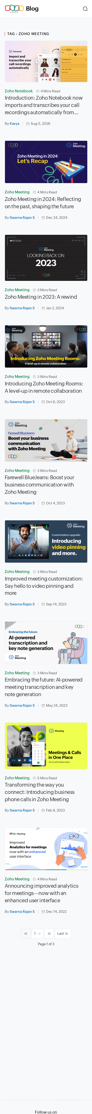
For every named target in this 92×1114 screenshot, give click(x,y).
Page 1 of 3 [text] (46, 944)
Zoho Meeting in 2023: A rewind (41, 297)
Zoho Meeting (17, 192)
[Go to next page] (49, 933)
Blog (32, 8)
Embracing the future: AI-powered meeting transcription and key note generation (44, 687)
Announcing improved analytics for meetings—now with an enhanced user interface (41, 893)
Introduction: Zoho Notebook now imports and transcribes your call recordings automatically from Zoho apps (44, 105)
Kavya (14, 124)
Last (60, 933)
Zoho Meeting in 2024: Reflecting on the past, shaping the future (43, 202)
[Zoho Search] (85, 9)
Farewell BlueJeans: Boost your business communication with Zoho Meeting (39, 485)
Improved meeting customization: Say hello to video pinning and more (44, 586)
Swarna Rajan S (22, 218)
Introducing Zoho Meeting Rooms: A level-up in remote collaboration (44, 387)
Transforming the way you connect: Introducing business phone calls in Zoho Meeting (40, 792)
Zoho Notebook (19, 91)
